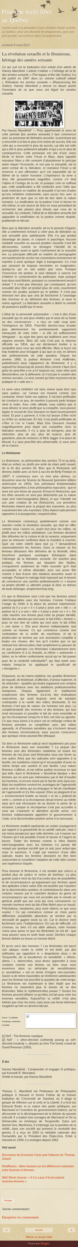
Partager (8, 1200)
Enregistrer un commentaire (20, 1217)
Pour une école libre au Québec (27, 15)
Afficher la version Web (39, 1237)
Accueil (39, 1230)
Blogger (45, 1243)
